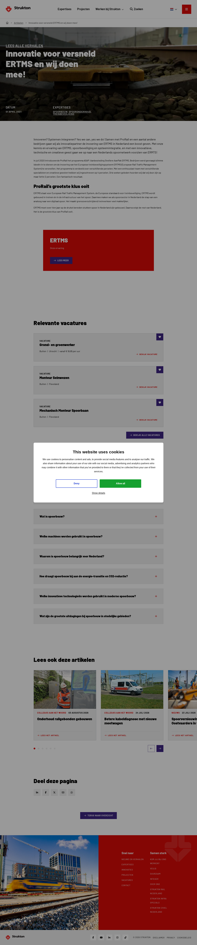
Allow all (120, 483)
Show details (98, 493)
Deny (76, 483)
